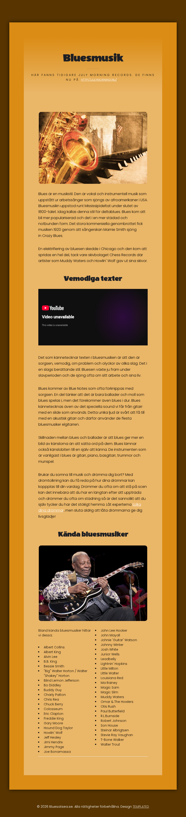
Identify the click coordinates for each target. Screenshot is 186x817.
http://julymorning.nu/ (99, 80)
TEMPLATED (141, 806)
